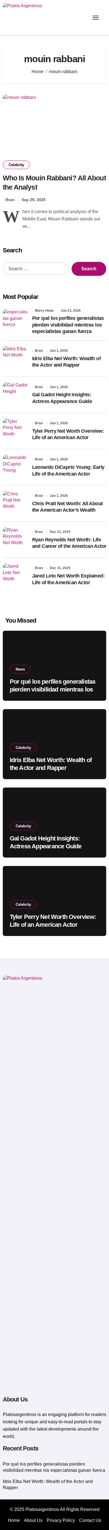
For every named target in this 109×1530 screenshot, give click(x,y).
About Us (33, 1520)
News (20, 669)
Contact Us (90, 1520)
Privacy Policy (61, 1520)
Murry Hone (44, 311)
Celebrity (16, 165)
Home (14, 1520)
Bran (10, 199)
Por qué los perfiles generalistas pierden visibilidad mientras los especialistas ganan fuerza (68, 324)
